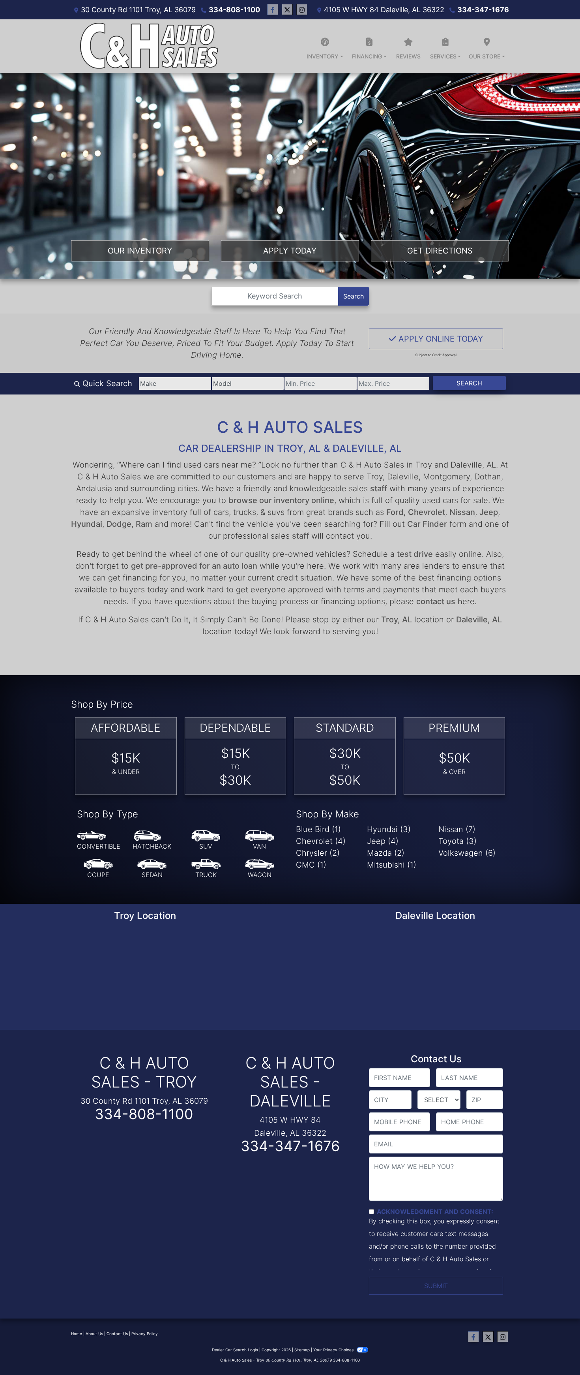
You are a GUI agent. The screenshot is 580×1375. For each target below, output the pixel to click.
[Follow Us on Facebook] (272, 9)
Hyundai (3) (389, 829)
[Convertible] (98, 840)
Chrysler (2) (318, 853)
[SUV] (206, 840)
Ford (395, 512)
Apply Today (289, 250)
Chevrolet (426, 512)
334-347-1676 (483, 10)
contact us (435, 601)
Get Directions (440, 250)
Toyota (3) (457, 841)
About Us (94, 1333)
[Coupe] (98, 868)
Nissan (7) (456, 829)
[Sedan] (152, 868)
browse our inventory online (281, 500)
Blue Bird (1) (318, 829)
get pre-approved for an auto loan (194, 566)
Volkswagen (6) (467, 853)
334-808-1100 (234, 10)
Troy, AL (396, 619)
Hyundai (86, 524)
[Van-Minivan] (259, 840)
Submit (436, 1286)
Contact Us (117, 1333)
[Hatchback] (152, 840)
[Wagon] (259, 868)
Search (353, 296)
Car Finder (427, 524)
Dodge (119, 524)
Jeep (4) (383, 841)
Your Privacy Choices (334, 1349)
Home (76, 1333)
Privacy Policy (144, 1333)
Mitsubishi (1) (391, 865)
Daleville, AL (479, 619)
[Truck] (206, 868)
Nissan (462, 512)
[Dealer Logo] (148, 46)
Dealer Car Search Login (235, 1349)
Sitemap (302, 1349)
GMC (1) (311, 865)
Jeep (488, 512)
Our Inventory (140, 250)
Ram (144, 524)
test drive (415, 554)
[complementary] (556, 1351)
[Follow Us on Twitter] (287, 9)
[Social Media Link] (301, 9)
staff (378, 488)
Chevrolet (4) (321, 841)
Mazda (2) (385, 853)
